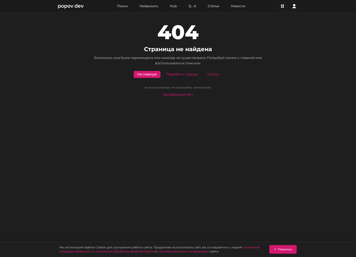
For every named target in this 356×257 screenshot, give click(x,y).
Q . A (192, 6)
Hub (173, 6)
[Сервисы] (283, 6)
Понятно (285, 249)
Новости (238, 6)
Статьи (213, 6)
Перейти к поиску (182, 74)
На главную (147, 74)
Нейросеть (148, 6)
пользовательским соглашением (183, 251)
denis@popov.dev (178, 94)
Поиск (122, 6)
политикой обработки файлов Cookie (124, 251)
